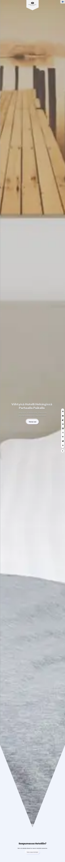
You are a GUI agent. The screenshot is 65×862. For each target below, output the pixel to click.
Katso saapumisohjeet (32, 852)
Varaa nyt (32, 422)
